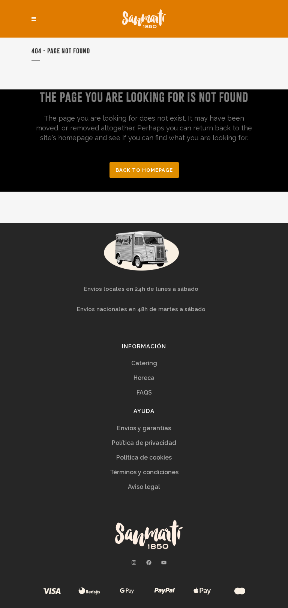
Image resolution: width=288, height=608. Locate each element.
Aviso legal (144, 486)
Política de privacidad (144, 442)
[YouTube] (164, 563)
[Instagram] (134, 563)
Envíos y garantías (144, 428)
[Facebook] (149, 563)
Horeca (144, 377)
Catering (144, 363)
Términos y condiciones (144, 472)
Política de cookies (144, 457)
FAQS (144, 392)
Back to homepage (144, 170)
